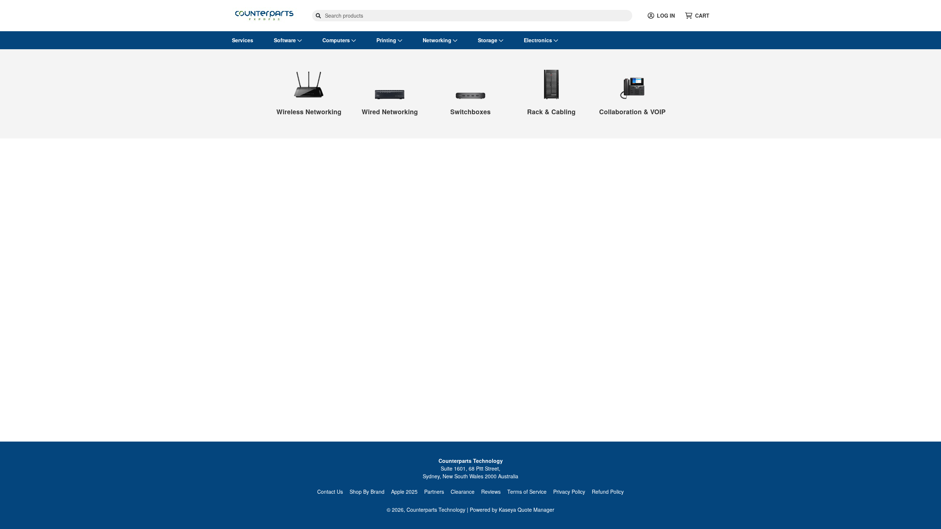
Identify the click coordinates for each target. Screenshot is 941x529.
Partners (434, 491)
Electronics (539, 40)
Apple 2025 (404, 491)
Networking (438, 40)
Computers (336, 40)
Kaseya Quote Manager (526, 509)
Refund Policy (608, 491)
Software (285, 40)
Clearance (463, 491)
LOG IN (666, 15)
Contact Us (330, 491)
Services (242, 40)
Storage (488, 40)
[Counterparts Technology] (264, 14)
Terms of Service (527, 491)
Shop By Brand (367, 491)
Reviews (491, 491)
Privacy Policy (569, 491)
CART (702, 15)
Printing (387, 40)
